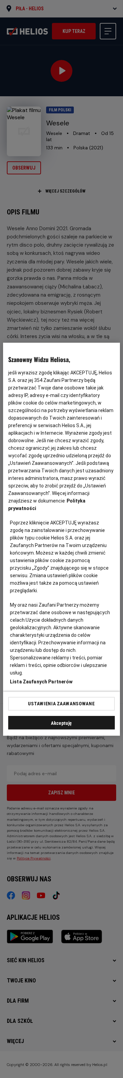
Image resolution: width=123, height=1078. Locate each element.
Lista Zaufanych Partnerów (41, 681)
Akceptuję (61, 723)
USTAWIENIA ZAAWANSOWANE (61, 703)
